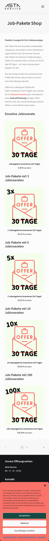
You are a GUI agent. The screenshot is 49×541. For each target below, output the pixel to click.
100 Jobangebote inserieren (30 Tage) (24, 429)
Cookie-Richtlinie (10, 537)
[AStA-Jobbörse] (12, 6)
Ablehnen (24, 523)
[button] (45, 485)
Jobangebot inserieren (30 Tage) (24, 164)
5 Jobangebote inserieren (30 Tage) (24, 296)
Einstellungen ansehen (24, 530)
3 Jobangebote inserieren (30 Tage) (24, 230)
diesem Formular (19, 94)
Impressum (41, 537)
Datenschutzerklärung (27, 537)
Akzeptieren (24, 515)
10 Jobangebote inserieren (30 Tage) (24, 362)
